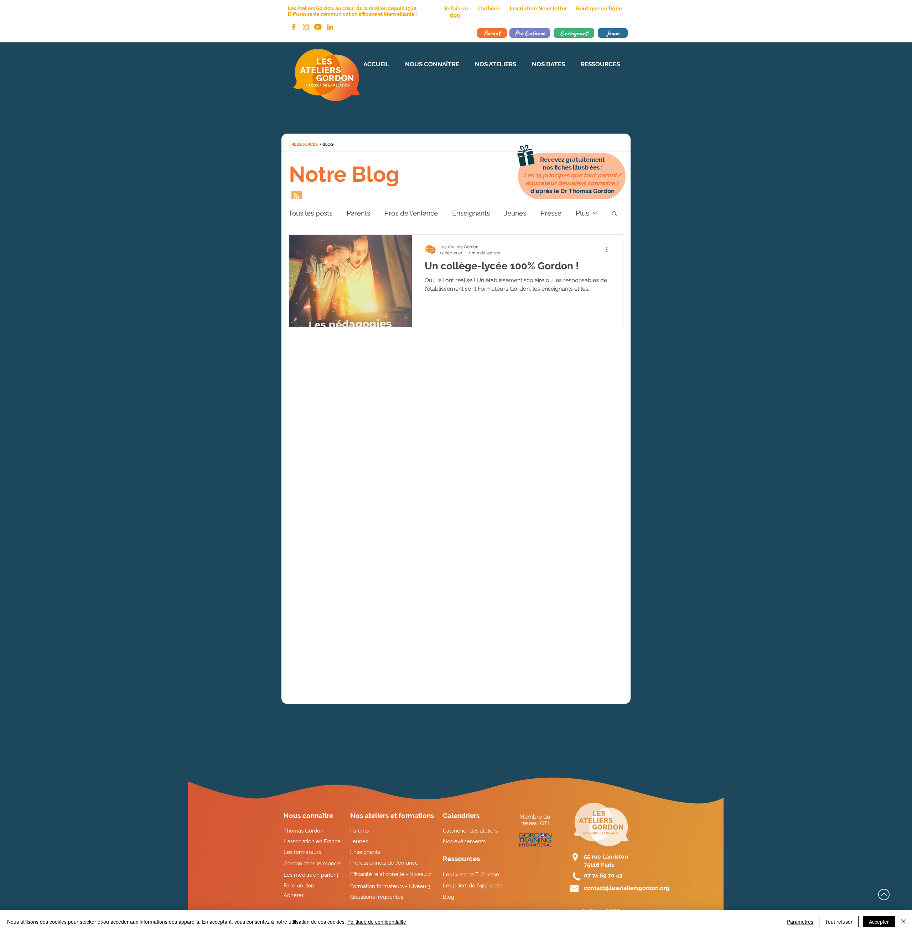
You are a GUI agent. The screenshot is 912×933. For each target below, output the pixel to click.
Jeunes (515, 213)
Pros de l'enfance (411, 213)
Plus (582, 213)
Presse (550, 213)
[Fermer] (903, 921)
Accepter (879, 921)
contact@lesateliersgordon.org (626, 888)
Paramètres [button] (800, 921)
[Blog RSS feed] (296, 196)
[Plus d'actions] (609, 249)
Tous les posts (310, 213)
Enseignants (471, 213)
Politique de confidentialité (376, 921)
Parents (358, 213)
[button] (614, 214)
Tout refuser (839, 921)
